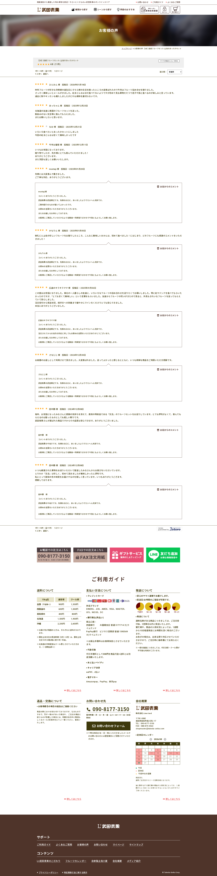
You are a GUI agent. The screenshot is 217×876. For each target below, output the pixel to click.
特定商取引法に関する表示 (75, 872)
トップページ (127, 49)
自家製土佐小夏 (99, 861)
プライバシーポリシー (48, 872)
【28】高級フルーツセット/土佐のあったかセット (58, 61)
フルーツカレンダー (75, 861)
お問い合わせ (142, 2)
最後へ (45, 74)
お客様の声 (83, 844)
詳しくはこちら (74, 690)
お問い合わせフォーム (111, 726)
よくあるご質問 (173, 2)
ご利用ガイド (157, 2)
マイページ (118, 844)
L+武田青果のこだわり (48, 861)
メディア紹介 (134, 861)
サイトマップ (136, 844)
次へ (40, 74)
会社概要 (117, 861)
